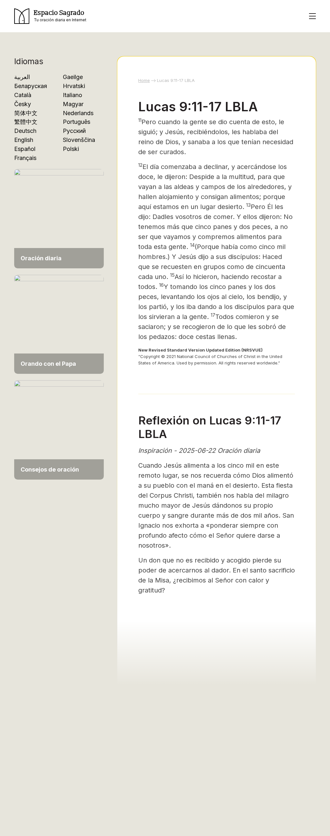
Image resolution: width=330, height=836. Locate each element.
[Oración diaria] (59, 218)
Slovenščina (79, 139)
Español (24, 148)
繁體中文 (25, 121)
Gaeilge (73, 77)
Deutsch (25, 130)
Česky (22, 104)
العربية (22, 77)
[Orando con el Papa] (59, 323)
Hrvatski (74, 86)
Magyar (73, 104)
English (23, 139)
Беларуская (30, 86)
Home (144, 80)
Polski (71, 148)
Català (22, 95)
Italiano (72, 95)
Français (25, 157)
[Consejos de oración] (59, 429)
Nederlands (78, 113)
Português (76, 121)
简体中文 (25, 113)
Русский (74, 130)
